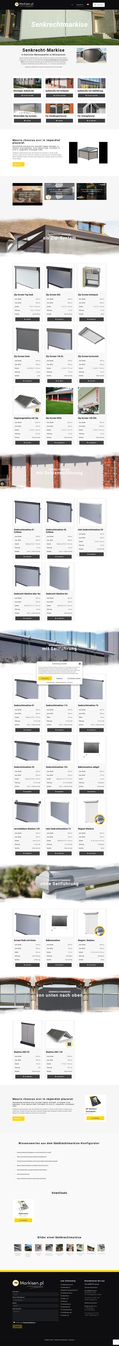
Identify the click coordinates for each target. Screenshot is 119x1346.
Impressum (70, 682)
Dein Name (16, 1291)
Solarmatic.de (66, 1307)
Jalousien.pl (65, 1295)
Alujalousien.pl (66, 1287)
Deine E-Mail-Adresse (19, 1297)
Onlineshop (100, 4)
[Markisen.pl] (23, 5)
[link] (91, 55)
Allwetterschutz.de (67, 1284)
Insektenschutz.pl (67, 1293)
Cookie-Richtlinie (50, 682)
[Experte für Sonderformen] (91, 55)
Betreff (14, 1303)
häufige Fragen (49, 1340)
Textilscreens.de (66, 1312)
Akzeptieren (45, 678)
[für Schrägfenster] (91, 108)
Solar (49, 63)
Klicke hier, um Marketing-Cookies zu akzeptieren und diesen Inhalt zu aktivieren (27, 194)
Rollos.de (64, 1301)
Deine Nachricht (17, 1308)
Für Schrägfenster (86, 116)
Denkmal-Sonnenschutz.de (70, 1290)
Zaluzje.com (65, 1315)
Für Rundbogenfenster (56, 116)
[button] (80, 664)
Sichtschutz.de (66, 1304)
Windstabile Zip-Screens (25, 116)
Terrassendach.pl (67, 1309)
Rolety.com (65, 1298)
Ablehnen (60, 678)
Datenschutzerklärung (61, 682)
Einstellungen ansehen (74, 678)
